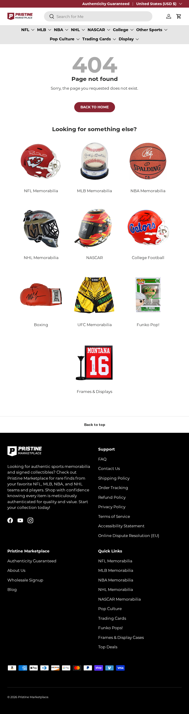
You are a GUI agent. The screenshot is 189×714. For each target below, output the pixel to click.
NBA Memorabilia (115, 579)
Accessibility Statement (121, 525)
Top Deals (107, 646)
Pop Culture (110, 608)
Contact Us (109, 468)
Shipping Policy (114, 478)
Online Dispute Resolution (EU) (128, 535)
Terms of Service (114, 516)
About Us (16, 570)
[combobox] (98, 16)
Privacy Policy (111, 506)
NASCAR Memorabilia (119, 599)
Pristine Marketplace (33, 697)
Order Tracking (113, 487)
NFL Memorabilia (115, 560)
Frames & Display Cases (121, 637)
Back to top (94, 424)
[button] (179, 16)
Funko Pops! (110, 627)
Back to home (94, 107)
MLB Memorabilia (115, 570)
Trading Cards (112, 618)
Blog (12, 589)
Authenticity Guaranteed (106, 3)
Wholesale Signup (25, 579)
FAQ (102, 458)
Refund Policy (112, 497)
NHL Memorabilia (115, 589)
